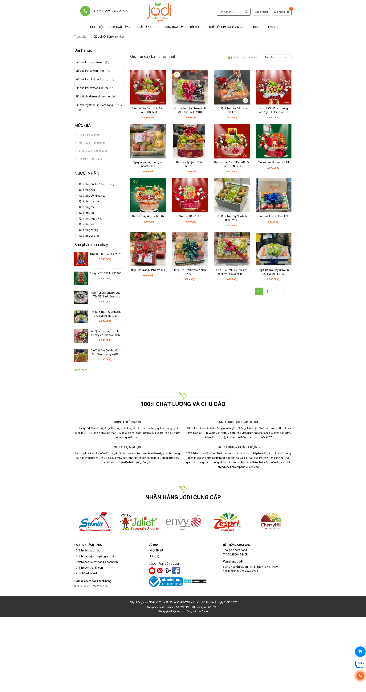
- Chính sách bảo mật (87, 550)
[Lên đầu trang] (360, 686)
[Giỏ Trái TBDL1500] (190, 195)
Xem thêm (80, 369)
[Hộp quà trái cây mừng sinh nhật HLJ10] (148, 141)
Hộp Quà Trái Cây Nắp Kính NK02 (190, 271)
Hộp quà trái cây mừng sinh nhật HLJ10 (148, 164)
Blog (254, 27)
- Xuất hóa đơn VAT (85, 573)
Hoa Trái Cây (174, 27)
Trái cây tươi (147, 27)
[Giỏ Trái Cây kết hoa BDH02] (148, 195)
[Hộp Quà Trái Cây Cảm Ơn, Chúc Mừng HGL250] (273, 249)
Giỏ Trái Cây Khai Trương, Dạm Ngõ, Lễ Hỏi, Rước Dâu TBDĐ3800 (274, 110)
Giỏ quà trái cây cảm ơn (92, 62)
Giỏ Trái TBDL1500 (190, 216)
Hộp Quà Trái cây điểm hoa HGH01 (232, 110)
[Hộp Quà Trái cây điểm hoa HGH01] (232, 87)
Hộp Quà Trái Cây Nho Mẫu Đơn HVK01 (232, 218)
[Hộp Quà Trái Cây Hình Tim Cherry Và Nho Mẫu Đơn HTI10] (81, 336)
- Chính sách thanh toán (88, 567)
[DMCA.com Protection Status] (195, 581)
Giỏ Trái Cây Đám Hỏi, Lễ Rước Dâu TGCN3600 (232, 164)
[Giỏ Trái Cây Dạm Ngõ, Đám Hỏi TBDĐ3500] (148, 87)
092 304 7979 (120, 10)
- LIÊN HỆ (154, 556)
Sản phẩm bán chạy (91, 244)
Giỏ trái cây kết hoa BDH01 (273, 162)
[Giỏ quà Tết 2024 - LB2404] (81, 278)
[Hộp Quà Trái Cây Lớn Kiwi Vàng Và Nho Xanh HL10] (232, 249)
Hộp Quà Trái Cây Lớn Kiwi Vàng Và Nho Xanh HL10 (231, 271)
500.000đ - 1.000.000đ (91, 142)
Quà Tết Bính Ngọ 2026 (225, 27)
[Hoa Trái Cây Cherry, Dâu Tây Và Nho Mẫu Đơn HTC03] (81, 297)
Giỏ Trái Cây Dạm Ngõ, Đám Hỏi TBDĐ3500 (148, 110)
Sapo (205, 611)
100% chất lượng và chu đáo (183, 404)
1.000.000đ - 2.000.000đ (93, 150)
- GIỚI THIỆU (156, 550)
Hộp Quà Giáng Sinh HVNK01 (148, 270)
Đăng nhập (261, 11)
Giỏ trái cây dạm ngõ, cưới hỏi (95, 96)
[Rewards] (360, 651)
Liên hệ (271, 27)
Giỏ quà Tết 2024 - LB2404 (105, 273)
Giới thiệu (97, 27)
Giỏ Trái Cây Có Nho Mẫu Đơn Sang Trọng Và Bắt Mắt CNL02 (105, 352)
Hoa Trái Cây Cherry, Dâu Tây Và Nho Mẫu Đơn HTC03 (105, 294)
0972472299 (99, 586)
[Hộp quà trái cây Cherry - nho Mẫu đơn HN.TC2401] (190, 87)
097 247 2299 (101, 10)
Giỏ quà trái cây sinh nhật (93, 70)
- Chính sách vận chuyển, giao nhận (95, 556)
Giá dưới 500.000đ (89, 134)
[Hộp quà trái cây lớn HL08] (273, 195)
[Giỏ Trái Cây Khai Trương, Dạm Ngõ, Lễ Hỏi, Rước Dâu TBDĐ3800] (273, 87)
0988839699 (82, 586)
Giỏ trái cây (119, 27)
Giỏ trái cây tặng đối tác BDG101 (190, 164)
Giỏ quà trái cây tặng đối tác (94, 87)
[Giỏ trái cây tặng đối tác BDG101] (190, 141)
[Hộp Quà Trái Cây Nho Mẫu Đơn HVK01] (232, 195)
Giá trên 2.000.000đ (90, 158)
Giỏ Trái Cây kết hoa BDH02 (148, 216)
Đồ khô (195, 27)
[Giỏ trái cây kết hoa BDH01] (273, 141)
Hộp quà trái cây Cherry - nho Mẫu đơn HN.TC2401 (190, 110)
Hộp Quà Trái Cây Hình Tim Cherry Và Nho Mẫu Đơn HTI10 (105, 333)
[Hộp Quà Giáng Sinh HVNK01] (148, 249)
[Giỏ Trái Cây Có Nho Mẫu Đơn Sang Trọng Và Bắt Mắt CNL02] (81, 355)
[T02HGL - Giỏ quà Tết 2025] (81, 259)
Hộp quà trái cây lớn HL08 (273, 216)
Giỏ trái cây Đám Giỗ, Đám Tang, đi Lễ (97, 107)
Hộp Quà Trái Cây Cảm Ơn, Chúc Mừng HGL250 (273, 271)
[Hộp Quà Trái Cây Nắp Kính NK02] (190, 249)
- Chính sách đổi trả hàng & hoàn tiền (96, 561)
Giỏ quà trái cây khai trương (94, 79)
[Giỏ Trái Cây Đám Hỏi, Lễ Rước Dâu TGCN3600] (232, 141)
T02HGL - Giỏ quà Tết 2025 (105, 254)
